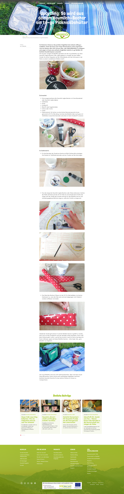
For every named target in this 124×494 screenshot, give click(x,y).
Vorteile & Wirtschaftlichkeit (93, 458)
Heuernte (89, 460)
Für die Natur (51, 3)
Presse (97, 484)
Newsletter (92, 484)
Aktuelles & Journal (91, 469)
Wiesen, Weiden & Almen (42, 461)
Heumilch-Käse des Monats (76, 466)
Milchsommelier (73, 452)
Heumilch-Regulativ (24, 463)
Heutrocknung (90, 463)
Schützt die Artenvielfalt (42, 455)
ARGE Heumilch (23, 458)
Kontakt (22, 465)
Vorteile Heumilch (24, 452)
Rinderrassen (40, 463)
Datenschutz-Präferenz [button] (35, 483)
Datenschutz (100, 482)
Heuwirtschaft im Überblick (93, 456)
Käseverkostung (74, 461)
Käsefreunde (73, 457)
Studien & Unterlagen (92, 471)
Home (24, 36)
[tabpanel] (29, 417)
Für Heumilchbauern (77, 3)
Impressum (94, 482)
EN (99, 3)
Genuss (67, 3)
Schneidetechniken (74, 463)
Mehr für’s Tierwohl (41, 452)
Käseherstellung (74, 455)
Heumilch (42, 3)
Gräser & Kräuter (40, 459)
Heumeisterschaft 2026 (92, 454)
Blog (26, 36)
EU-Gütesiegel (23, 461)
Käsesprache (73, 459)
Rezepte (72, 468)
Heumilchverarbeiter (58, 455)
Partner (89, 473)
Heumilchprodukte (58, 452)
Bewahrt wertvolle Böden (43, 457)
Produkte (60, 3)
